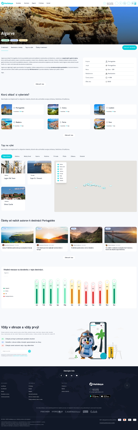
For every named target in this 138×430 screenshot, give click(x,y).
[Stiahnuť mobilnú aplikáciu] (128, 3)
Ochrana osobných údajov (34, 396)
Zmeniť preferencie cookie (107, 423)
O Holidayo (31, 386)
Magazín (30, 391)
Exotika (2, 391)
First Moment (3, 388)
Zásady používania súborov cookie (35, 399)
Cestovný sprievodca (5, 396)
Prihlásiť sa (64, 386)
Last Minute (3, 386)
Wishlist (63, 388)
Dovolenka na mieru (5, 394)
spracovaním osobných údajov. (20, 355)
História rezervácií (65, 391)
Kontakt (30, 388)
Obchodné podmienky (33, 394)
